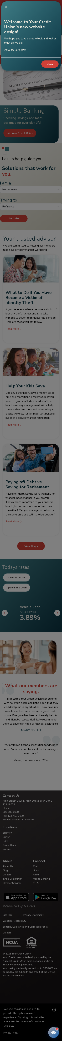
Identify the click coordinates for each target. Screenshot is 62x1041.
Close (50, 64)
